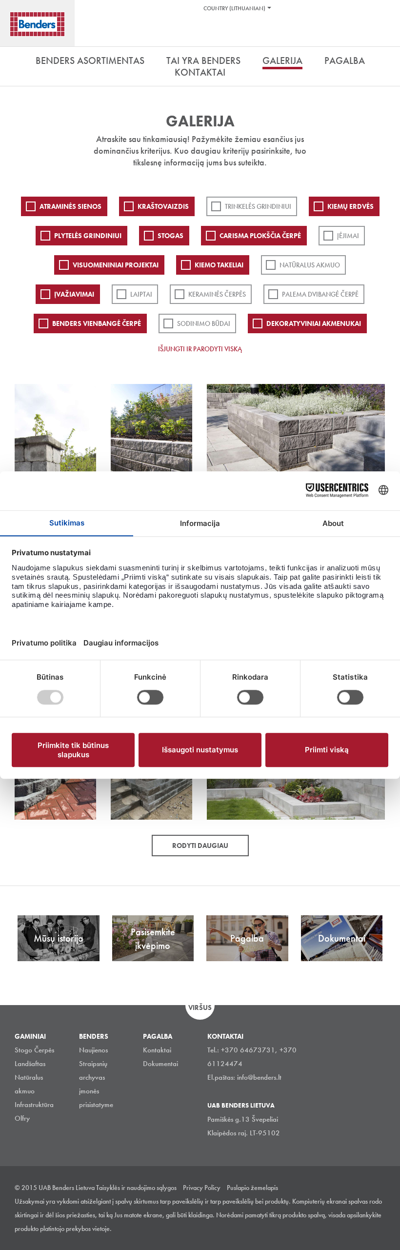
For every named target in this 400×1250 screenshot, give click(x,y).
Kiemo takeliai (219, 265)
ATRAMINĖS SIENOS (70, 206)
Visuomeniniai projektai (116, 265)
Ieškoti (385, 33)
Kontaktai (157, 1050)
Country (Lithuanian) (234, 8)
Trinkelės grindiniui (258, 206)
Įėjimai (348, 235)
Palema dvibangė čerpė (320, 294)
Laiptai (141, 294)
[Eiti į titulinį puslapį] (37, 24)
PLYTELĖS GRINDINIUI (87, 235)
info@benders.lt (259, 1077)
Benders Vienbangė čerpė (96, 323)
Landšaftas (30, 1064)
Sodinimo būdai (203, 323)
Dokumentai (160, 1064)
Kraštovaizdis (163, 206)
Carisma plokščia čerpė (260, 235)
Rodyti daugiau (200, 845)
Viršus (200, 1007)
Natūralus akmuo (310, 265)
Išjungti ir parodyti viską (200, 348)
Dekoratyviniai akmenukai (313, 323)
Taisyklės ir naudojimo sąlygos (136, 1187)
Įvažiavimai (74, 294)
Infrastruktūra (34, 1104)
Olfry (22, 1118)
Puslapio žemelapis (252, 1187)
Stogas (170, 235)
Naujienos (93, 1050)
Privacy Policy (201, 1187)
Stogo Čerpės (34, 1050)
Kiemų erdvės (350, 206)
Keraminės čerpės (217, 294)
